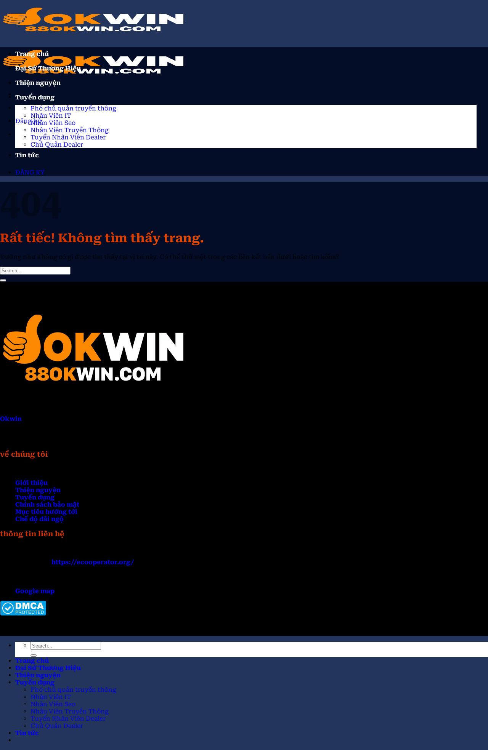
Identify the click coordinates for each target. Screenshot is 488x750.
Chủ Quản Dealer (56, 144)
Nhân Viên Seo (52, 122)
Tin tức (27, 155)
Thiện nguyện (38, 82)
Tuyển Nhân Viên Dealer (68, 137)
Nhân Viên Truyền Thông (69, 130)
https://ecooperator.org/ (92, 562)
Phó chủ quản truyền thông (73, 108)
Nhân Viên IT (50, 115)
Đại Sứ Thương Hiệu (48, 68)
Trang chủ (32, 54)
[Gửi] (3, 280)
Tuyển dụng (35, 97)
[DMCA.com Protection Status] (23, 613)
